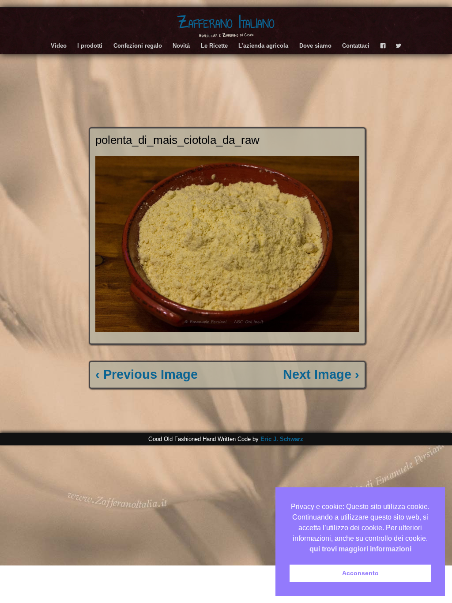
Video (59, 45)
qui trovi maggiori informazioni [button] (360, 549)
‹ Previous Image (146, 374)
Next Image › (321, 374)
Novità (181, 45)
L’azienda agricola (263, 45)
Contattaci (355, 45)
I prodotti (89, 45)
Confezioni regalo (137, 45)
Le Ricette (214, 45)
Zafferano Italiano (226, 22)
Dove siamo (315, 45)
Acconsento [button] (360, 573)
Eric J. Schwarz (281, 439)
